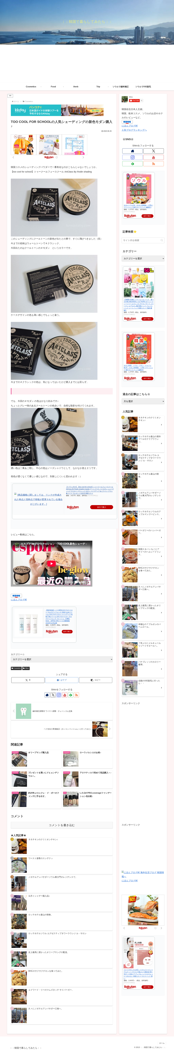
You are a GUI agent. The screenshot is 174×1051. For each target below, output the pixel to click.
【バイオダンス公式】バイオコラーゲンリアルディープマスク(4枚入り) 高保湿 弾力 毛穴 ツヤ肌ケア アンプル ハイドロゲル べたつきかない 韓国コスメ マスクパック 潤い (138, 974)
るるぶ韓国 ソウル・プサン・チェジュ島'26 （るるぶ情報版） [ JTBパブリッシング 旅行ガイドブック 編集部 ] (138, 368)
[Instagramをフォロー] (58, 694)
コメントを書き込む (62, 825)
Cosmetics (17, 668)
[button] (95, 680)
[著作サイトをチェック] (47, 694)
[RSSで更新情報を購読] (76, 694)
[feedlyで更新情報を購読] (70, 694)
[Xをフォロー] (53, 694)
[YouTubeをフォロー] (64, 694)
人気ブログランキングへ (134, 130)
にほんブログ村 (19, 599)
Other (27, 668)
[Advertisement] (87, 64)
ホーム (162, 1043)
